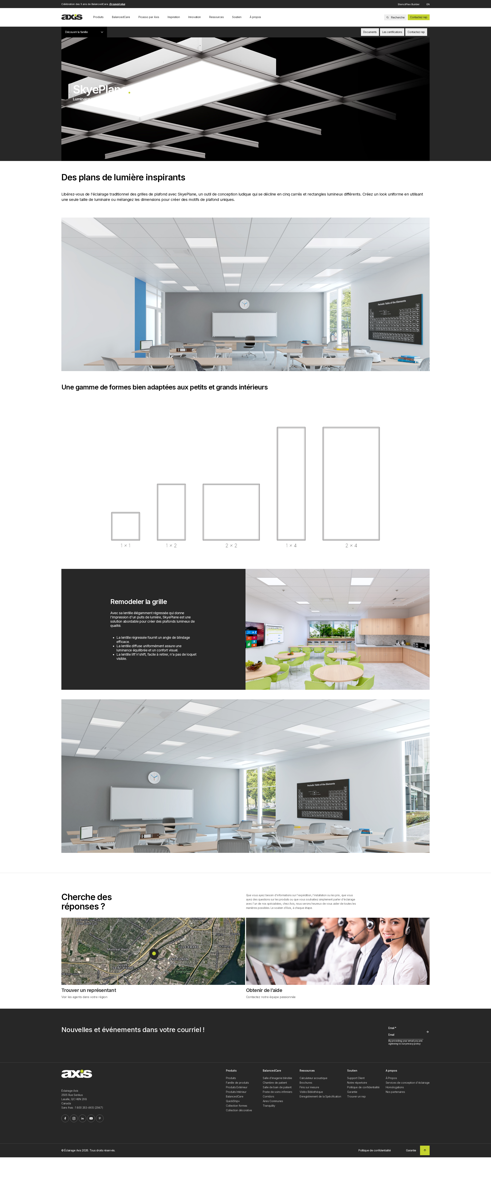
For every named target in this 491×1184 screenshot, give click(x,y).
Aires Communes (273, 1101)
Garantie (352, 1091)
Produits (98, 17)
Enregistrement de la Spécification (320, 1096)
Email (392, 1028)
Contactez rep (418, 17)
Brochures (306, 1082)
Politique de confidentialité (363, 1087)
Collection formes (236, 1105)
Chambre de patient (275, 1082)
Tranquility (269, 1105)
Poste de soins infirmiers (277, 1091)
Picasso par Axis (148, 17)
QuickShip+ (233, 1101)
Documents (370, 32)
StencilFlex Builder (409, 4)
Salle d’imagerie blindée (277, 1078)
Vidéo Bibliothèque (311, 1091)
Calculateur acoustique (313, 1078)
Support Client (355, 1078)
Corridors (268, 1096)
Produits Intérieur (236, 1091)
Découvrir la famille (76, 32)
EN (428, 4)
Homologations (395, 1087)
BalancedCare (121, 17)
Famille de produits (237, 1082)
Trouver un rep (356, 1096)
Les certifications (392, 32)
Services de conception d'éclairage (408, 1082)
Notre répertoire (357, 1082)
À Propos (391, 1078)
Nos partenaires (395, 1091)
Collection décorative (239, 1110)
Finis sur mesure (309, 1087)
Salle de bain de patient (277, 1087)
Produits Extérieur (236, 1087)
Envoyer (427, 1032)
